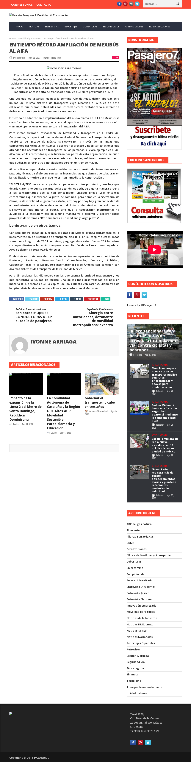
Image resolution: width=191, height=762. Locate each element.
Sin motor (133, 674)
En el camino (135, 568)
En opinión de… (137, 574)
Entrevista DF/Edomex (141, 586)
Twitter (33, 299)
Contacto (43, 4)
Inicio (19, 26)
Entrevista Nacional (139, 599)
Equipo (16, 424)
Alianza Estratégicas (140, 536)
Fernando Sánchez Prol (98, 411)
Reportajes (71, 26)
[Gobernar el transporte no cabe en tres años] (102, 384)
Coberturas (134, 561)
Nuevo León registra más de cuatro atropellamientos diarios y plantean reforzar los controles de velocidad (164, 480)
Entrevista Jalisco (138, 593)
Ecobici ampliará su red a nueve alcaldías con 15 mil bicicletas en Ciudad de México (165, 445)
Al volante (133, 530)
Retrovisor (133, 649)
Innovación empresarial (142, 605)
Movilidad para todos (29, 38)
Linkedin (63, 299)
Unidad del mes (137, 693)
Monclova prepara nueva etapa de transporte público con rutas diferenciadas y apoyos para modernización (164, 377)
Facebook (18, 299)
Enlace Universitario (140, 580)
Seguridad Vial (136, 662)
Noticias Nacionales (160, 365)
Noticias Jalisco (137, 630)
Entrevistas (52, 26)
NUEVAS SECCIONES (159, 26)
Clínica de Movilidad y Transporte (148, 555)
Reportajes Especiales (141, 643)
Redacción (137, 354)
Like (116, 57)
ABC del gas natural (139, 524)
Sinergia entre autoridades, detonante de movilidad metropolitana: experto (93, 317)
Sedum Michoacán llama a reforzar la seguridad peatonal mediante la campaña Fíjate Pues (165, 413)
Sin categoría (135, 668)
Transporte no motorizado (144, 687)
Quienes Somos (22, 4)
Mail (106, 299)
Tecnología (134, 681)
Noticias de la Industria (142, 618)
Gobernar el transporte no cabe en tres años (100, 402)
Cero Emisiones (136, 549)
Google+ (48, 299)
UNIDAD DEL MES (134, 26)
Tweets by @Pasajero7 (141, 305)
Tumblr (77, 299)
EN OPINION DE (111, 26)
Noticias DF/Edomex (140, 624)
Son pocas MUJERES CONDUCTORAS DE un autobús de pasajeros (33, 315)
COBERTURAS (90, 26)
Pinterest (93, 299)
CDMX (130, 543)
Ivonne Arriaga (19, 57)
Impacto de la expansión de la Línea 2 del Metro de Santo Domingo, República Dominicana (25, 409)
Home (12, 38)
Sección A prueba (138, 656)
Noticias (34, 26)
